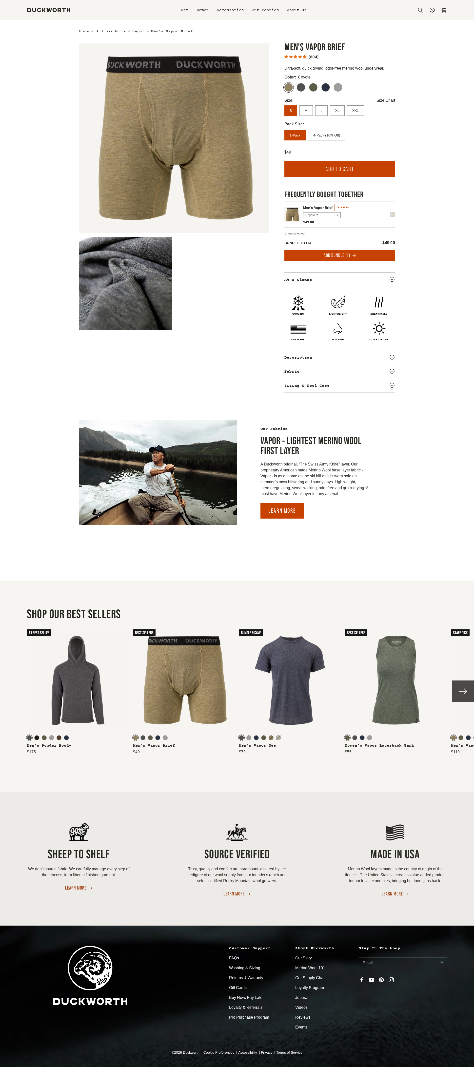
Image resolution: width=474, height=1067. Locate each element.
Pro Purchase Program (249, 1017)
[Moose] (59, 737)
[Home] (48, 10)
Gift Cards (238, 988)
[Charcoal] (301, 87)
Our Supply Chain (311, 978)
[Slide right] (463, 691)
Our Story (303, 958)
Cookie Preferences (219, 1052)
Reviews (303, 1017)
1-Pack (295, 135)
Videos (301, 1007)
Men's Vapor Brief (318, 208)
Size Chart (385, 100)
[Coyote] (288, 87)
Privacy (267, 1052)
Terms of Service (289, 1052)
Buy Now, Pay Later (246, 997)
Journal (301, 997)
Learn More (282, 510)
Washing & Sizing (244, 968)
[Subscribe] (441, 963)
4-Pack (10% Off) (326, 135)
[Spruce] (313, 87)
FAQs (234, 958)
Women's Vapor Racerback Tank (379, 745)
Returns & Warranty (246, 978)
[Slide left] (11, 691)
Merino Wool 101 (310, 968)
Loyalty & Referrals (245, 1007)
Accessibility (248, 1052)
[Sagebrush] (278, 737)
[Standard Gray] (338, 87)
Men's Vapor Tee (257, 745)
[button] (185, 10)
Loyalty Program (309, 988)
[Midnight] (325, 87)
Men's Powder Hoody (49, 745)
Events (301, 1027)
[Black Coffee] (36, 737)
